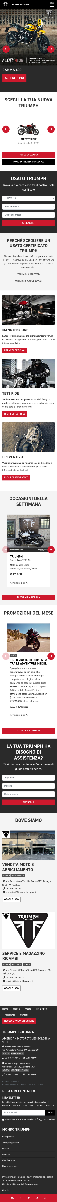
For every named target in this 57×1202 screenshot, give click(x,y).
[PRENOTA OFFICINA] (28, 1198)
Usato (28, 1009)
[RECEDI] (45, 1198)
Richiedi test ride (14, 414)
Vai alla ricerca (30, 597)
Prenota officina (14, 350)
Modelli (16, 1009)
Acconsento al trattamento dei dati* (20, 1119)
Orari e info (11, 899)
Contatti (24, 1015)
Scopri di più (17, 583)
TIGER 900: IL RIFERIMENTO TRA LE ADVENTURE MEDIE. (28, 661)
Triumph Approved (10, 1143)
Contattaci (31, 1058)
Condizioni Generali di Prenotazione (20, 1184)
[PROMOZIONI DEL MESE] (20, 1198)
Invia (50, 1112)
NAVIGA (15, 885)
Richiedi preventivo (16, 477)
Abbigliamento (8, 1160)
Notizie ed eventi (9, 1166)
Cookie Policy (24, 1177)
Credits (5, 1190)
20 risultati (28, 223)
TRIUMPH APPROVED (28, 274)
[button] (52, 4)
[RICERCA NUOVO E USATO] (12, 1198)
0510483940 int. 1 (12, 1058)
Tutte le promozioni (29, 731)
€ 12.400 (16, 574)
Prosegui (28, 802)
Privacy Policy (9, 1177)
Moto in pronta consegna (28, 162)
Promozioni (41, 1009)
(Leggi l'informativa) (46, 1119)
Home (5, 1009)
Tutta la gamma (28, 155)
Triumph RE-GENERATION (28, 281)
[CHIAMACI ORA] (37, 1198)
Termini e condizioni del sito (16, 1181)
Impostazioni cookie (43, 1177)
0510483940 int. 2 (12, 1075)
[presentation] (6, 49)
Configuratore (8, 1137)
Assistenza (10, 1015)
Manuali (5, 1149)
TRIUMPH (16, 556)
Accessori (6, 1154)
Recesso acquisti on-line (19, 1021)
